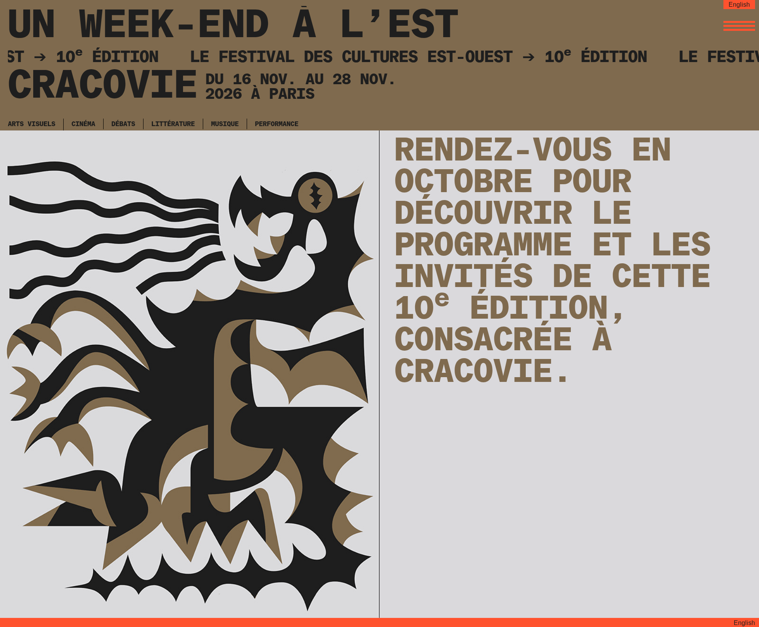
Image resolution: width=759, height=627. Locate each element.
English (739, 4)
